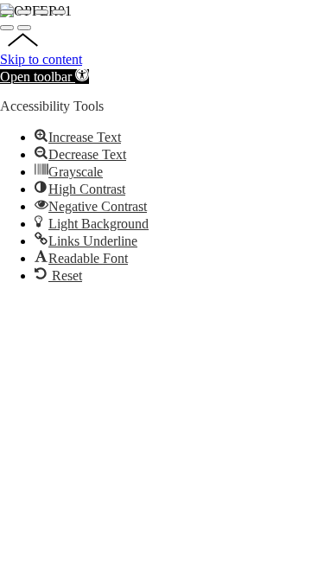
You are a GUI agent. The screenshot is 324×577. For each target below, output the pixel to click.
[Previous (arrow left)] (7, 27)
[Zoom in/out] (59, 12)
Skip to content (41, 59)
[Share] (24, 12)
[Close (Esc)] (7, 12)
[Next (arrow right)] (24, 27)
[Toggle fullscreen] (41, 12)
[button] (44, 76)
